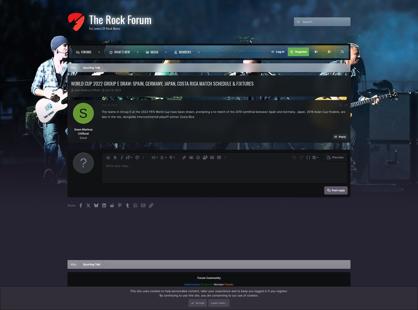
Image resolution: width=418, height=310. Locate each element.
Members (185, 51)
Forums (86, 51)
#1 (346, 105)
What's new (122, 51)
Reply (342, 136)
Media (154, 51)
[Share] (340, 105)
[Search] (342, 51)
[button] (100, 51)
